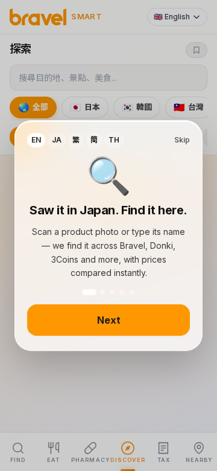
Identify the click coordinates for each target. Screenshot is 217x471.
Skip (182, 139)
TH (113, 139)
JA (56, 139)
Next (109, 320)
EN (36, 139)
